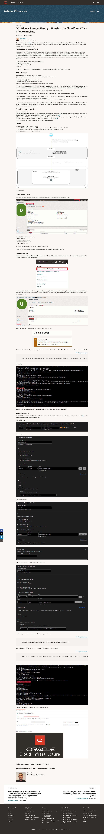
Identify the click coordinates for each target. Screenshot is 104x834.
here (59, 115)
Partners (10, 819)
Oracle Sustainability (67, 813)
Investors (10, 817)
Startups (10, 821)
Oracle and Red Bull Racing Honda (69, 822)
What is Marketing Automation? (47, 815)
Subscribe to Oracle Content (90, 815)
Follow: (92, 12)
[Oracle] (5, 2)
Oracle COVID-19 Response (69, 815)
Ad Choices (63, 829)
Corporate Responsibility (32, 817)
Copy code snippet (82, 353)
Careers (10, 813)
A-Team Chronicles (17, 2)
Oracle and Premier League (69, 819)
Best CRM (27, 813)
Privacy (39, 829)
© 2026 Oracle (34, 829)
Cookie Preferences (56, 829)
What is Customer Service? (49, 811)
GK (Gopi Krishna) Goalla (82, 798)
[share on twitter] (1, 533)
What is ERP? (46, 813)
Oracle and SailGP (67, 817)
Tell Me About (19, 26)
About (9, 811)
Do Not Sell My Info (47, 829)
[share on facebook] (1, 530)
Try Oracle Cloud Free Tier (69, 811)
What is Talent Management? (50, 821)
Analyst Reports (29, 811)
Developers (11, 815)
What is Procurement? (48, 818)
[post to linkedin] (1, 537)
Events (84, 819)
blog (83, 415)
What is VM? (45, 823)
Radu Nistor (23, 38)
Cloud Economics (30, 815)
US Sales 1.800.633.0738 (89, 811)
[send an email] (1, 540)
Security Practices (30, 819)
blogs (30, 43)
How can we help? (88, 813)
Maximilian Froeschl (13, 800)
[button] (93, 2)
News (84, 821)
